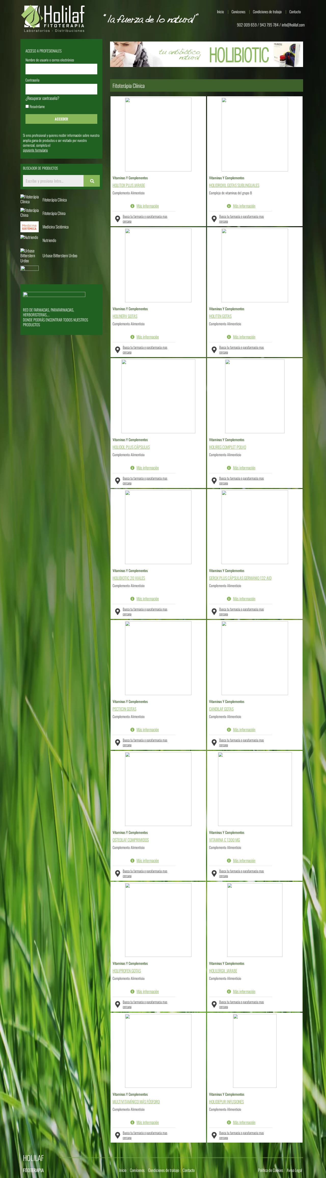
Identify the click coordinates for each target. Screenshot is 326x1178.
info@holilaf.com (293, 25)
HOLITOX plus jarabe (129, 185)
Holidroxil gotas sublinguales (234, 185)
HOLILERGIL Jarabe (223, 970)
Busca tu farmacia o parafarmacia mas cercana (145, 219)
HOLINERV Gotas (125, 316)
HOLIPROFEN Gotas (127, 970)
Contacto (295, 11)
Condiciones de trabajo (267, 11)
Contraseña (32, 80)
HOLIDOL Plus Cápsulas (131, 447)
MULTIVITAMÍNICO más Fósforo (136, 1101)
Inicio (220, 11)
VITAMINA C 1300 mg (224, 839)
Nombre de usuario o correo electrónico (49, 60)
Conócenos (238, 11)
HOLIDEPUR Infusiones (226, 1101)
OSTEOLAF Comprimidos (131, 839)
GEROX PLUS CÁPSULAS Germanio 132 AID (240, 578)
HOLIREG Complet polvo (227, 447)
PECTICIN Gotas (124, 709)
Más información (148, 206)
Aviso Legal (294, 1170)
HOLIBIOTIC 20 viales (129, 578)
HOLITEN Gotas (220, 316)
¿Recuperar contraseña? (42, 98)
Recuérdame (37, 107)
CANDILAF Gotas (221, 709)
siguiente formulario (35, 149)
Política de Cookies (270, 1170)
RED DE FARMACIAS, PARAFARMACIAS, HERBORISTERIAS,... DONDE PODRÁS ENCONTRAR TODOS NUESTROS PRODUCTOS (55, 317)
